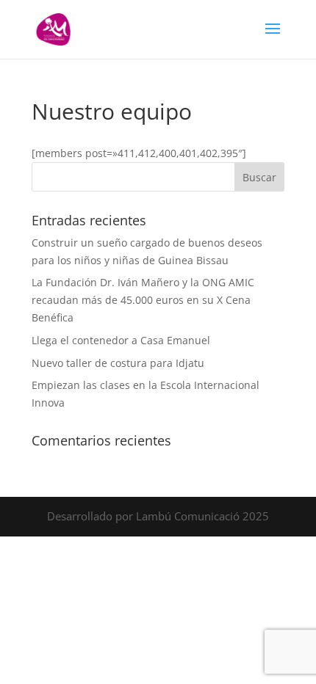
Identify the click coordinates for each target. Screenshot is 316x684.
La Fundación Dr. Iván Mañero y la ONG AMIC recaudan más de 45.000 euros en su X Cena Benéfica (143, 299)
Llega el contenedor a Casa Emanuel (121, 340)
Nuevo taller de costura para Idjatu (118, 363)
